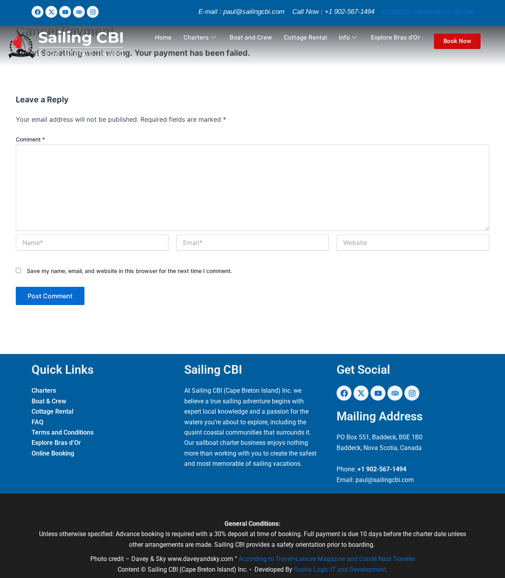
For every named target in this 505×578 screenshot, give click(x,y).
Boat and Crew (251, 37)
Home (163, 37)
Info (344, 37)
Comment (30, 139)
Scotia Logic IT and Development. (341, 569)
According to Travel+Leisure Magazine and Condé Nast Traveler (327, 559)
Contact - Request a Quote (427, 11)
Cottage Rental (305, 37)
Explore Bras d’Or (395, 37)
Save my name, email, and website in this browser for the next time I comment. (129, 270)
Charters (196, 37)
